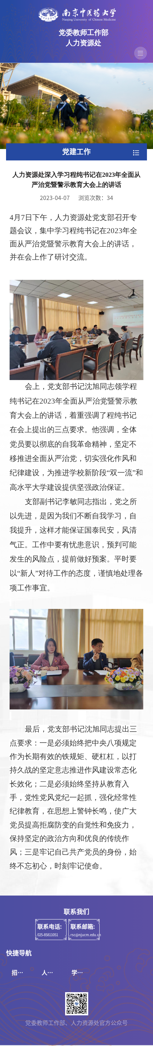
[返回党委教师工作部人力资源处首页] (76, 15)
